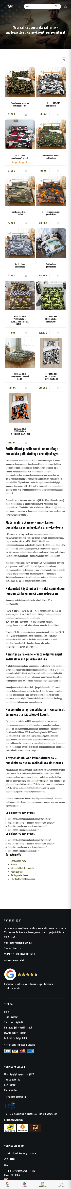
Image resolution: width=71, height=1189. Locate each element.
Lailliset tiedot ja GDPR (15, 1038)
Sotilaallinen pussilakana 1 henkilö (20, 156)
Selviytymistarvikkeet (20, 875)
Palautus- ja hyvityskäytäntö (18, 1027)
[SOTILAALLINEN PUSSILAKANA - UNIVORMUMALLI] (51, 353)
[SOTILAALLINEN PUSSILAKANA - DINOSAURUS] (51, 295)
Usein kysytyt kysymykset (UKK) (19, 1074)
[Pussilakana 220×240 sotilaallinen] (51, 82)
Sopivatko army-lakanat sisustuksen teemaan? (27, 826)
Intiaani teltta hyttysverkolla (22, 868)
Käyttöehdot (10, 1084)
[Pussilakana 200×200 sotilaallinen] (51, 134)
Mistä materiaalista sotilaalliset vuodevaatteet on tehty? (31, 822)
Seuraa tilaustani (12, 948)
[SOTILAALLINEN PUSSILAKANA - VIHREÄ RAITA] (20, 353)
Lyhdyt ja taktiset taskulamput (23, 879)
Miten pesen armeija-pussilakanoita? (23, 829)
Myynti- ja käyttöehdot (15, 1032)
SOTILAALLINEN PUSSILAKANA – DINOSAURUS (51, 319)
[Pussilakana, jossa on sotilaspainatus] (20, 82)
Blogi (6, 1011)
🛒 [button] (58, 114)
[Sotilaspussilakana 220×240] (20, 191)
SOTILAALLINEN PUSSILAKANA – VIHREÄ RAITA (20, 376)
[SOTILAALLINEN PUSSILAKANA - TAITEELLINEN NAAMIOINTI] (20, 408)
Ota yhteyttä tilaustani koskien (19, 953)
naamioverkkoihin (41, 780)
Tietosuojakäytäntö (13, 1022)
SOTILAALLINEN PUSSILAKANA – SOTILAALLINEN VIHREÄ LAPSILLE (20, 320)
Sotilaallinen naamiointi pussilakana (51, 213)
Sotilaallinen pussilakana (20, 265)
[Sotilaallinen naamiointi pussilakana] (51, 191)
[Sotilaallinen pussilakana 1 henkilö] (20, 134)
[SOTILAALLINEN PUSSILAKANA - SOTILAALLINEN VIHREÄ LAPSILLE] (20, 295)
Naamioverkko (17, 871)
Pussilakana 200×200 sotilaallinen (51, 156)
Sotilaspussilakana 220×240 (20, 213)
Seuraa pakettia (12, 1079)
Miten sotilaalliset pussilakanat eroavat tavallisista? (29, 818)
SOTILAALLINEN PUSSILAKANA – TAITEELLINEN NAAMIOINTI (20, 431)
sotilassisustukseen (29, 777)
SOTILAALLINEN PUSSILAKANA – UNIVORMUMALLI (51, 376)
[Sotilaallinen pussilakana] (20, 243)
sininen (41, 507)
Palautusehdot (11, 1090)
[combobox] (38, 6)
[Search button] (56, 6)
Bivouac (14, 864)
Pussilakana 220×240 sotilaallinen (51, 104)
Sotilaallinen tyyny (18, 860)
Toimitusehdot (11, 1017)
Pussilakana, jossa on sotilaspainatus (20, 104)
